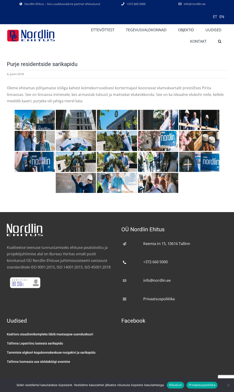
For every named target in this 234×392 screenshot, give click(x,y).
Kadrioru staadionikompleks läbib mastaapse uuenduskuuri (50, 334)
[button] (219, 41)
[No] (228, 385)
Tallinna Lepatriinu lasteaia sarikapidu (35, 343)
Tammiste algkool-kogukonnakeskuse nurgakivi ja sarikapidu (51, 352)
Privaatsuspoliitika (159, 298)
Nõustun (175, 385)
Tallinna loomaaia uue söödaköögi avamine (38, 361)
